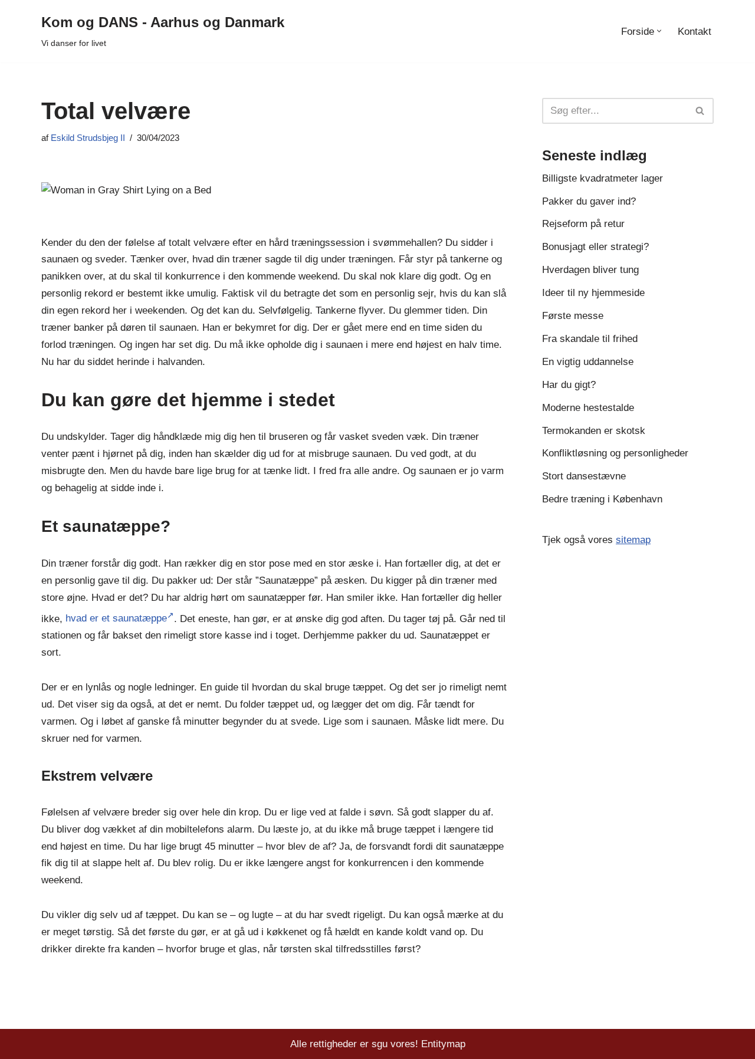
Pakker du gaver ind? (589, 201)
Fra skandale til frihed (590, 338)
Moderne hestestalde (588, 407)
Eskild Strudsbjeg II (88, 138)
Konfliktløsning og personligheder (615, 453)
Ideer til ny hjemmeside (593, 292)
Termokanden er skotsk (593, 430)
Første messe (572, 315)
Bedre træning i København (602, 499)
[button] (659, 31)
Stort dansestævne (584, 476)
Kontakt (694, 31)
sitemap (633, 539)
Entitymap (443, 1044)
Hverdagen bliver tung (590, 269)
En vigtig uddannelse (587, 361)
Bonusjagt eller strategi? (595, 246)
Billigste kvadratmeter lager (602, 178)
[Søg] (700, 111)
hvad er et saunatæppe (116, 618)
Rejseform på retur (583, 223)
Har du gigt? (569, 384)
